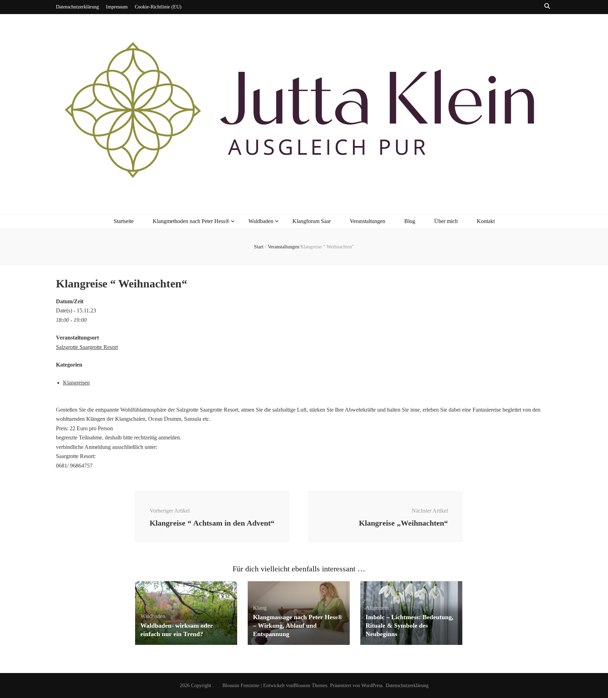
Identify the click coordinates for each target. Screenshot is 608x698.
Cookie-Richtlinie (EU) (158, 6)
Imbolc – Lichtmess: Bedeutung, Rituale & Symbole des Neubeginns (410, 625)
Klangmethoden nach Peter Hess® (191, 221)
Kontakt (486, 221)
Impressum (117, 6)
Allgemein (377, 608)
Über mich (446, 221)
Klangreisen (76, 383)
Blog (409, 221)
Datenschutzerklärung (77, 6)
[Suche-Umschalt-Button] (547, 6)
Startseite (124, 221)
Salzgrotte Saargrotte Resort (87, 347)
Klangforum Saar (311, 221)
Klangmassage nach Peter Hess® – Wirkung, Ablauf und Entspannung (297, 625)
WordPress (371, 685)
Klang (260, 608)
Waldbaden (260, 221)
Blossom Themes (310, 685)
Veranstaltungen (367, 221)
